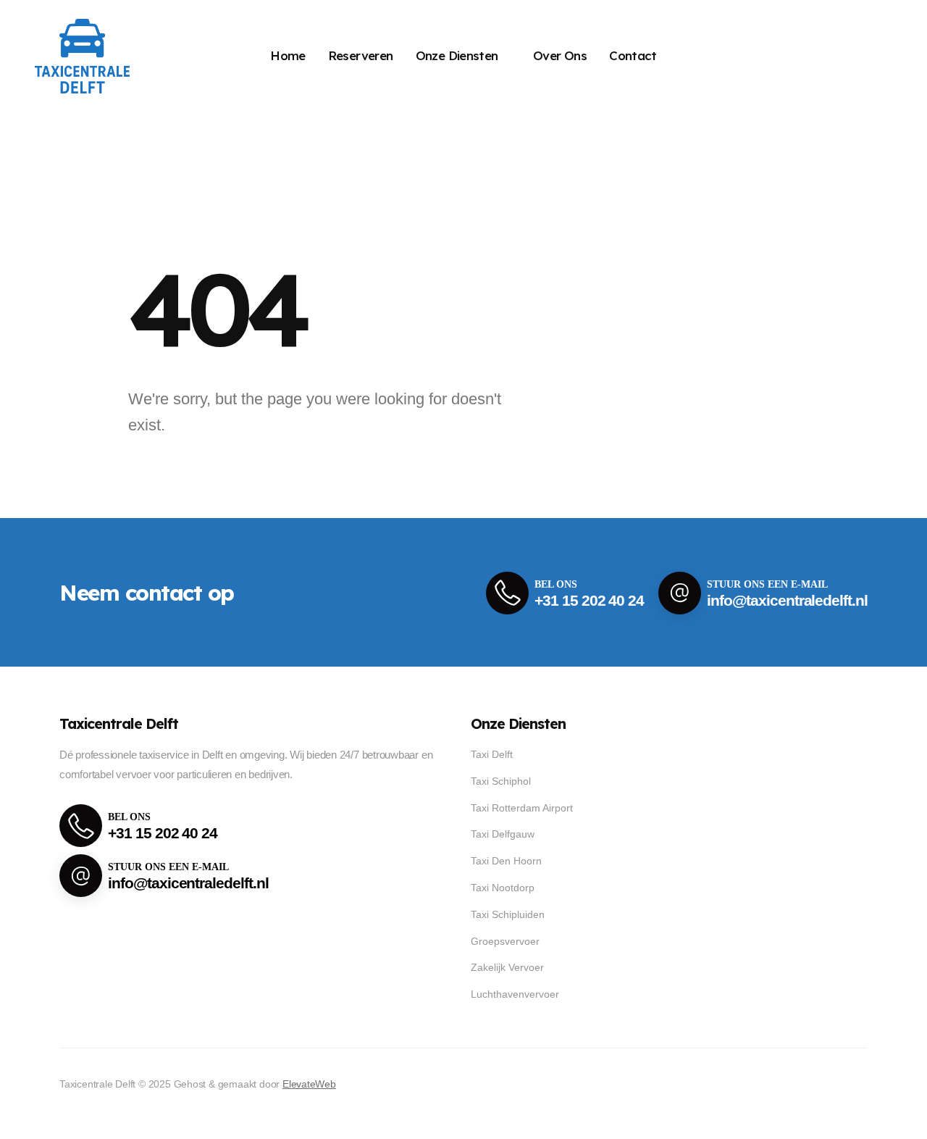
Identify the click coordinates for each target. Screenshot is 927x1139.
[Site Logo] (82, 56)
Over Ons (560, 55)
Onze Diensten (457, 55)
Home (288, 55)
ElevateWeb (309, 1084)
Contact (633, 55)
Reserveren (360, 55)
